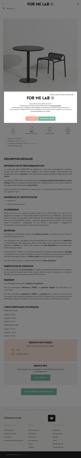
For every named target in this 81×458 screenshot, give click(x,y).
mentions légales (56, 105)
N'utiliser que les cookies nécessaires (61, 94)
